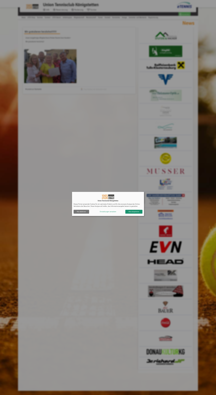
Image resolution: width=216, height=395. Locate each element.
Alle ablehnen (81, 211)
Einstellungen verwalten (108, 211)
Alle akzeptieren (133, 211)
